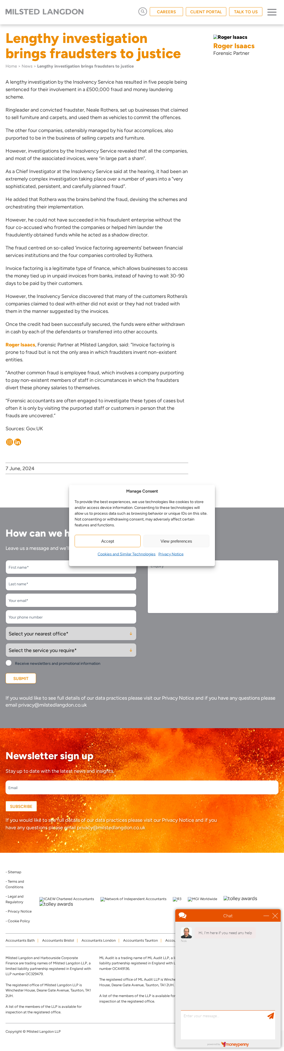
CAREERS (166, 11)
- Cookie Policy (18, 921)
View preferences (176, 541)
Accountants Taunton (140, 940)
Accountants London (99, 940)
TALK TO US (246, 11)
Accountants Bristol (58, 940)
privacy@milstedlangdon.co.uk (52, 705)
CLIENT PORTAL (206, 11)
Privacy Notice (171, 554)
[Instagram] (9, 442)
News (27, 66)
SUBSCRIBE (21, 806)
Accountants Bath (20, 940)
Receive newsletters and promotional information (57, 663)
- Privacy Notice (19, 911)
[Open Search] (142, 11)
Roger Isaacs (20, 345)
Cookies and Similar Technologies (127, 554)
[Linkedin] (17, 442)
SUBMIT (21, 678)
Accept (107, 541)
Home (11, 66)
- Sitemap (13, 872)
